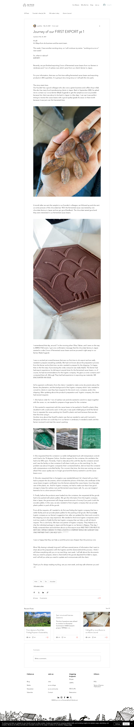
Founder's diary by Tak (39, 13)
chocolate (52, 581)
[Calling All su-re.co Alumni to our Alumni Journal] (96, 619)
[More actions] (100, 26)
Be (41, 581)
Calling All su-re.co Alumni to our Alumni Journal (95, 631)
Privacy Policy (68, 725)
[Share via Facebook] (34, 592)
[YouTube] (68, 697)
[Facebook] (64, 697)
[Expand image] (44, 439)
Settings (117, 724)
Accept (126, 724)
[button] (75, 5)
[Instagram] (61, 697)
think (35, 581)
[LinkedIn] (58, 697)
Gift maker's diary (54, 13)
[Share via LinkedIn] (43, 592)
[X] (71, 697)
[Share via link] (47, 592)
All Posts (26, 13)
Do (46, 581)
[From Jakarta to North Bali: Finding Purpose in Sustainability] (37, 619)
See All (108, 608)
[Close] (132, 724)
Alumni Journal (67, 13)
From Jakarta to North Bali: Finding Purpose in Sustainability (37, 631)
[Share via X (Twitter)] (38, 592)
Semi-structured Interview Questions (64, 616)
